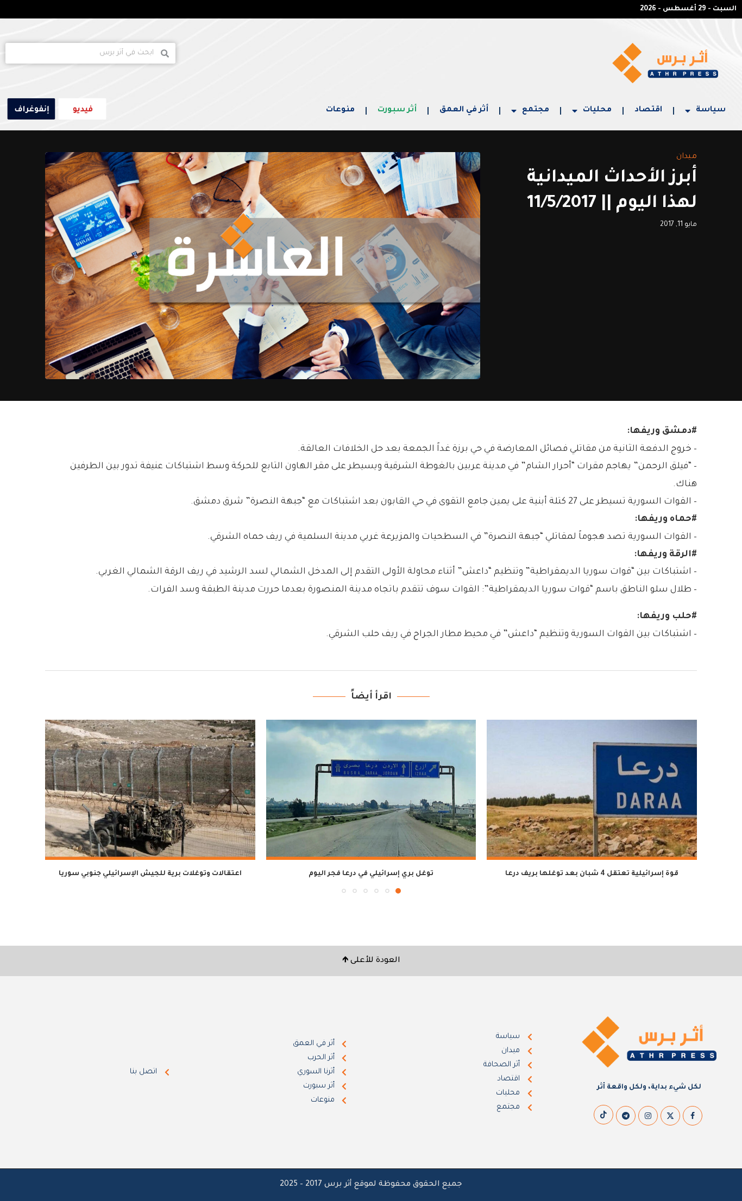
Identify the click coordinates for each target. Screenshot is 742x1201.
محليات (597, 110)
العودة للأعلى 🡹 (371, 961)
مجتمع (535, 110)
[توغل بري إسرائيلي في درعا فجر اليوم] (371, 790)
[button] (60, 806)
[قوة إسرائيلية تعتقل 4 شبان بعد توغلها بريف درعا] (592, 790)
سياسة (711, 110)
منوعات (340, 110)
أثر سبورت (397, 110)
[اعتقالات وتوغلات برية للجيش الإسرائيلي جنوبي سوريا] (150, 790)
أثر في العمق (463, 110)
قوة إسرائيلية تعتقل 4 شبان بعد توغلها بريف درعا (591, 874)
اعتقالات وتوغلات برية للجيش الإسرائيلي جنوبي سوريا (150, 874)
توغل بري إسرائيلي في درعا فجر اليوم (371, 874)
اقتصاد (648, 110)
